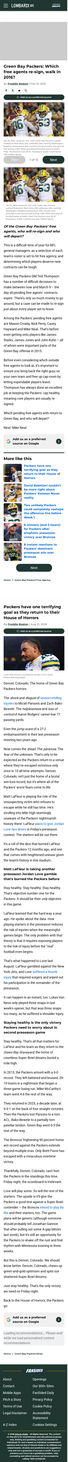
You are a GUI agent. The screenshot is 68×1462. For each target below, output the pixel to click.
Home (7, 580)
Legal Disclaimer (15, 1413)
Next (53, 160)
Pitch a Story (12, 1399)
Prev (14, 160)
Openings (39, 1379)
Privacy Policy (42, 1399)
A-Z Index (10, 1425)
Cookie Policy (42, 1406)
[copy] (25, 90)
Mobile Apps (12, 1393)
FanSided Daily (43, 1393)
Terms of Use (12, 1406)
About (7, 1379)
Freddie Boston (18, 83)
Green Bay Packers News (29, 1353)
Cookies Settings (45, 1425)
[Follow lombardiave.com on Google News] (58, 441)
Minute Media (21, 1434)
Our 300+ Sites (43, 1386)
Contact (8, 1386)
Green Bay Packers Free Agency (33, 580)
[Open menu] (6, 5)
